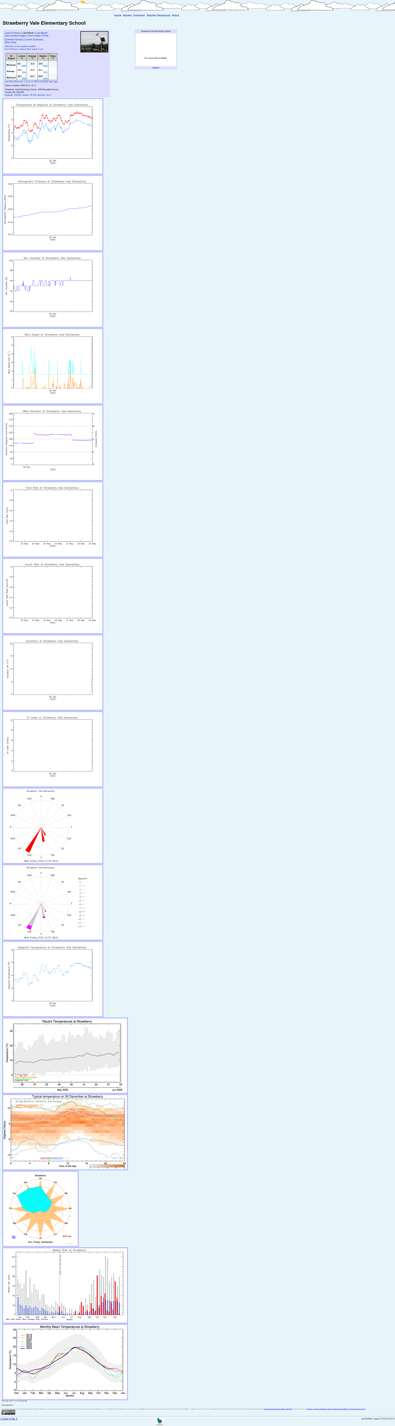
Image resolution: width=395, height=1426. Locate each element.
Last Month (41, 33)
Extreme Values (13, 39)
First (7, 49)
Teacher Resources (158, 15)
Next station (32, 49)
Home (117, 15)
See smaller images (16, 35)
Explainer (156, 67)
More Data (10, 42)
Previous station (17, 49)
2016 (45, 79)
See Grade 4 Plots (38, 35)
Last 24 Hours (12, 33)
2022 (45, 66)
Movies (127, 15)
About (175, 15)
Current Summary (33, 39)
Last (41, 49)
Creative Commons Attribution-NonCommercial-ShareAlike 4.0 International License (335, 1409)
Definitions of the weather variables (20, 46)
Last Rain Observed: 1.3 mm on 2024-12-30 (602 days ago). (31, 81)
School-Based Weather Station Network (278, 1409)
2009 (24, 66)
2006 (24, 79)
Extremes (139, 15)
